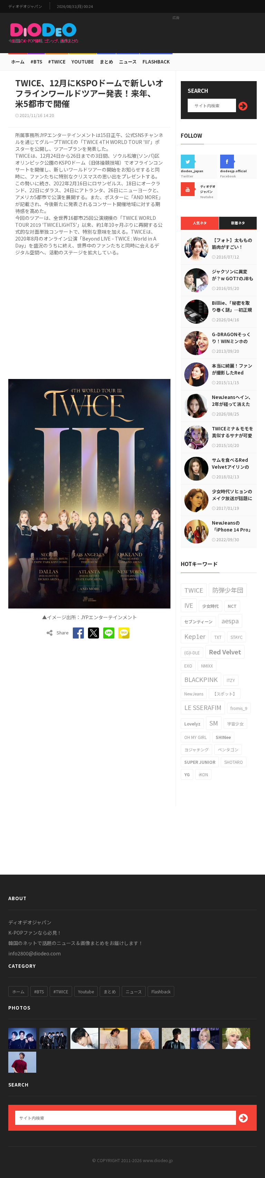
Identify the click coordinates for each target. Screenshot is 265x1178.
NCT (232, 606)
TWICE (193, 589)
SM (213, 722)
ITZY (231, 680)
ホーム (17, 61)
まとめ (106, 61)
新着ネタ (238, 222)
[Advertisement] (176, 32)
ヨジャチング (196, 749)
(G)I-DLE (192, 652)
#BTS (36, 61)
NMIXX (207, 666)
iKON (203, 774)
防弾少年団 (227, 589)
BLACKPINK (201, 679)
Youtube (86, 991)
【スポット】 (224, 694)
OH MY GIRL (195, 737)
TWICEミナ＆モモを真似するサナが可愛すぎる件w (232, 435)
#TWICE (60, 991)
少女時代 (210, 606)
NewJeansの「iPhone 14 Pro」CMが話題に (232, 529)
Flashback (156, 61)
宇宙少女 (235, 724)
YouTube (82, 61)
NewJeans (193, 694)
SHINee (223, 737)
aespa (230, 620)
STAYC (236, 637)
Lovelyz (192, 724)
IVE (188, 605)
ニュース (128, 61)
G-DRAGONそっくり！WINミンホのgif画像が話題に (231, 341)
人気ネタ (200, 222)
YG (187, 774)
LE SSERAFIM (203, 707)
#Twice (57, 61)
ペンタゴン (228, 749)
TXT (218, 637)
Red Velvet (225, 651)
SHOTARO (233, 762)
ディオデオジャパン (25, 6)
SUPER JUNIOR (199, 762)
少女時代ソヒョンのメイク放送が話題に (232, 495)
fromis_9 (238, 708)
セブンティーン (198, 621)
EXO (188, 666)
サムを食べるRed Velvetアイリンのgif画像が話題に (230, 467)
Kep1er (194, 636)
